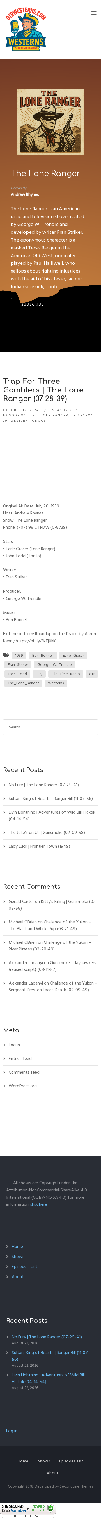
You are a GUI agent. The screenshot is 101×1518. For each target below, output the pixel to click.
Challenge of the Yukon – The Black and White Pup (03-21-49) (50, 925)
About (18, 1276)
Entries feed (20, 1058)
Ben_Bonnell (43, 655)
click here (38, 1204)
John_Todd (17, 674)
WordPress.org (23, 1086)
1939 (19, 655)
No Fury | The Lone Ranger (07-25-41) (44, 784)
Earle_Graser (73, 655)
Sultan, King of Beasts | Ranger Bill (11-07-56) (51, 798)
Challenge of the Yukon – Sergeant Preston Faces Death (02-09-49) (53, 986)
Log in (14, 1044)
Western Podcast (29, 420)
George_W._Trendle (54, 664)
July (39, 674)
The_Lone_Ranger (23, 683)
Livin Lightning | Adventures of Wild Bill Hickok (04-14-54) (52, 816)
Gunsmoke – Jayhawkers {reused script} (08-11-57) (52, 966)
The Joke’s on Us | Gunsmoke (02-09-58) (47, 832)
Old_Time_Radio (66, 674)
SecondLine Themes (76, 1486)
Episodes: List (24, 1266)
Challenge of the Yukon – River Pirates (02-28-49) (50, 946)
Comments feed (24, 1072)
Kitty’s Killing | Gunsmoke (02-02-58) (53, 905)
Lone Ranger (54, 415)
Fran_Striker (18, 664)
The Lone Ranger (45, 173)
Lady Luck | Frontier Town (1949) (39, 846)
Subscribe (32, 304)
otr (92, 674)
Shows (18, 1256)
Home (17, 1246)
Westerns (56, 683)
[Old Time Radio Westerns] (26, 29)
